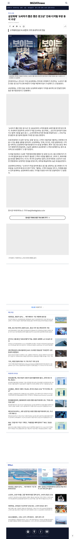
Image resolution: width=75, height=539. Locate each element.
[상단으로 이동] (72, 536)
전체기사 (9, 8)
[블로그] (28, 531)
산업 (25, 8)
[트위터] (13, 26)
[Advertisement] (37, 109)
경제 (21, 8)
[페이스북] (10, 26)
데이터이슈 (16, 8)
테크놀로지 (31, 8)
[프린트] (23, 26)
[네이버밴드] (20, 26)
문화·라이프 (51, 8)
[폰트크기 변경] (65, 26)
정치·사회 (37, 8)
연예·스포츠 (44, 8)
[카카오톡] (16, 26)
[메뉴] (8, 2)
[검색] (66, 2)
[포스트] (34, 531)
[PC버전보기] (47, 531)
